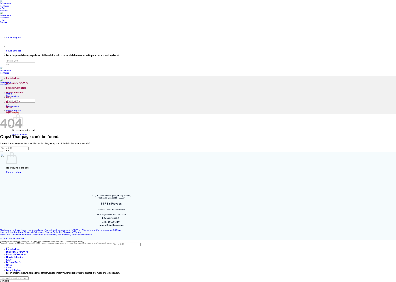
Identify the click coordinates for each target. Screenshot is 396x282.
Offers (9, 107)
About (9, 112)
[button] (12, 113)
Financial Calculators (16, 88)
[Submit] (7, 64)
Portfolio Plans (13, 78)
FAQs (8, 97)
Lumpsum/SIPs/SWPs (17, 83)
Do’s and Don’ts (13, 102)
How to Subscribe (14, 93)
